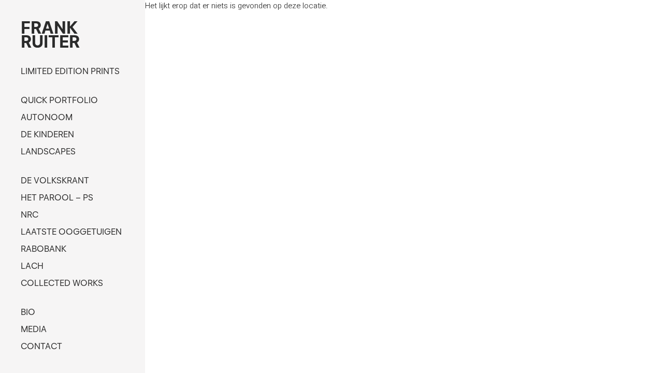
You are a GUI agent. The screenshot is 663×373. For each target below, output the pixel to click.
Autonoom (47, 117)
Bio (28, 312)
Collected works (62, 283)
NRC (29, 214)
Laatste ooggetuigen (71, 231)
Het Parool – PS (57, 197)
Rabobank (43, 248)
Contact (41, 346)
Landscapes (48, 151)
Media (34, 329)
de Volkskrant (55, 180)
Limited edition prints (70, 71)
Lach (32, 266)
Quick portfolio (59, 100)
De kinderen (47, 134)
